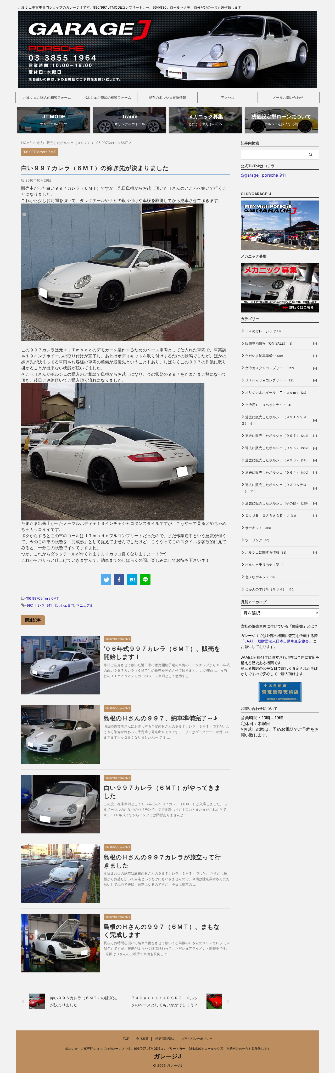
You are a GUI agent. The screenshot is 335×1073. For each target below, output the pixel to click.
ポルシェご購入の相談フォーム (47, 97)
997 (29, 605)
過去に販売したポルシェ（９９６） (276, 448)
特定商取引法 (164, 1039)
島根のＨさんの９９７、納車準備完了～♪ (160, 718)
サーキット (258, 528)
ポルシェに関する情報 (265, 552)
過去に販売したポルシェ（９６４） (276, 472)
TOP (126, 1039)
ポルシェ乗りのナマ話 (264, 564)
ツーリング (257, 540)
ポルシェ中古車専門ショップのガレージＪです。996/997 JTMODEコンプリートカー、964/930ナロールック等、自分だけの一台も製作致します (167, 1049)
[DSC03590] (112, 337)
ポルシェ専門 (64, 605)
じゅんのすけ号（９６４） (269, 589)
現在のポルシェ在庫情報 (167, 97)
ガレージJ (167, 1056)
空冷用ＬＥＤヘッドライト (268, 405)
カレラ (39, 605)
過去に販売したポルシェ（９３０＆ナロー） (273, 488)
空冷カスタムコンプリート (269, 368)
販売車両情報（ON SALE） (268, 343)
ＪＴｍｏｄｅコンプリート (269, 380)
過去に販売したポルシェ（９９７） (276, 435)
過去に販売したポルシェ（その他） (276, 503)
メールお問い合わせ (288, 97)
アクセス (227, 97)
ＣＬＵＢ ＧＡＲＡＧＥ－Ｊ (270, 515)
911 (49, 605)
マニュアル (84, 605)
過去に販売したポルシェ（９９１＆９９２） (273, 420)
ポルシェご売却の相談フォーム (107, 97)
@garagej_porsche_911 (263, 175)
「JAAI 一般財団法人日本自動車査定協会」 (276, 641)
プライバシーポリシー (197, 1039)
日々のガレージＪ (263, 331)
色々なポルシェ (260, 577)
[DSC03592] (112, 517)
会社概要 (142, 1039)
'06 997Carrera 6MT (42, 598)
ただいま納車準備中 (264, 355)
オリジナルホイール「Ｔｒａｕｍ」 (275, 392)
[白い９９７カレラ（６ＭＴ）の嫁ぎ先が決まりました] (132, 579)
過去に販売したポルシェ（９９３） (276, 460)
